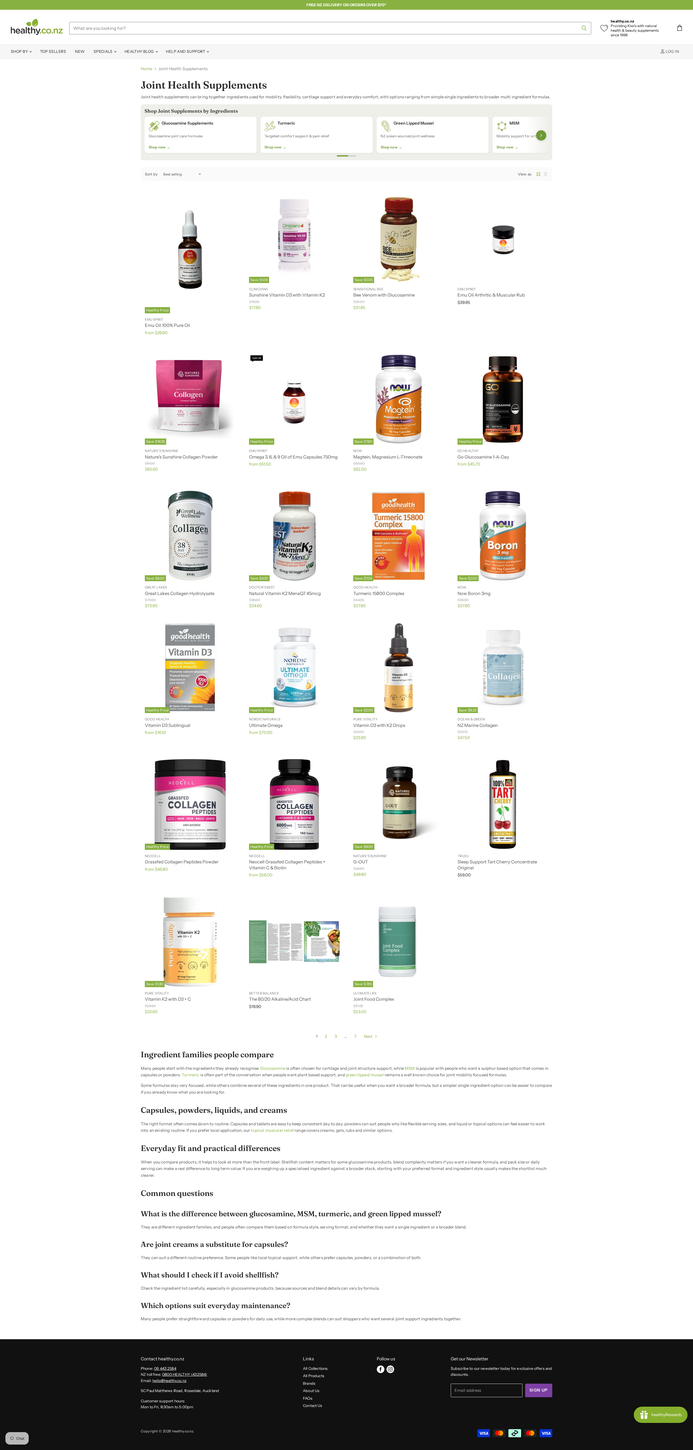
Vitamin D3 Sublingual (167, 725)
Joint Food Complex (373, 999)
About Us (311, 1390)
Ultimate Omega (266, 725)
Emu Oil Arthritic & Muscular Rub (491, 295)
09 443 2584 (165, 1368)
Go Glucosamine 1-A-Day (483, 457)
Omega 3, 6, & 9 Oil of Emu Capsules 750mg (293, 457)
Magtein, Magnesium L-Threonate (387, 457)
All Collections (315, 1368)
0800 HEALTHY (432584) (184, 1374)
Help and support (186, 51)
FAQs (307, 1398)
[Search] (584, 28)
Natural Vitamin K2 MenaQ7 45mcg (285, 593)
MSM (410, 1068)
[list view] (545, 174)
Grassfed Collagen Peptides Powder (181, 861)
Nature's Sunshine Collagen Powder (181, 457)
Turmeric (190, 1074)
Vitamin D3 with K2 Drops (379, 725)
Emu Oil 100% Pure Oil (167, 325)
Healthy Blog (140, 51)
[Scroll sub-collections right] (541, 135)
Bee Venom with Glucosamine (384, 295)
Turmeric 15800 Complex (378, 593)
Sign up (538, 1390)
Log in (672, 51)
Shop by (20, 51)
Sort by (151, 174)
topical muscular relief (272, 1130)
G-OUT (360, 861)
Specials (103, 51)
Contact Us (312, 1405)
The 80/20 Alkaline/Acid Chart (280, 999)
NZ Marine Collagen (477, 725)
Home (146, 68)
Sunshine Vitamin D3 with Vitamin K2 (287, 295)
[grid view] (538, 174)
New (79, 51)
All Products (313, 1375)
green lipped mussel (365, 1074)
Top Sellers (53, 51)
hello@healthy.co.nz (169, 1380)
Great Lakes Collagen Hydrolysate (179, 593)
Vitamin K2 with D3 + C (168, 999)
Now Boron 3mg (474, 593)
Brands (309, 1383)
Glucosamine (272, 1068)
